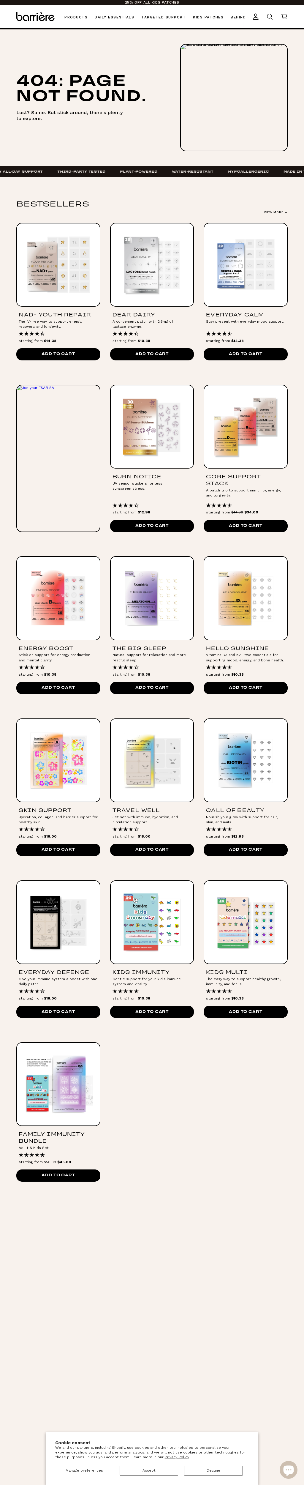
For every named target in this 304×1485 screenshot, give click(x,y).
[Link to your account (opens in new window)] (255, 16)
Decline (213, 1470)
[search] (270, 16)
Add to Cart (58, 354)
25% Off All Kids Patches (152, 2)
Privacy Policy (177, 1457)
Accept (149, 1470)
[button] (284, 16)
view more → (276, 212)
